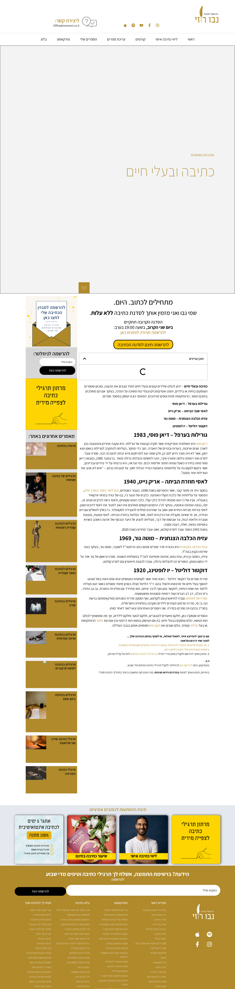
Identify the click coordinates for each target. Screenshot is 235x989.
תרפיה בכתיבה (66, 446)
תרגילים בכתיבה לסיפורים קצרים (65, 666)
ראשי (191, 39)
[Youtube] (141, 25)
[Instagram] (157, 25)
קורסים (140, 39)
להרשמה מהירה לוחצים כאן (143, 332)
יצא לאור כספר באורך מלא (101, 490)
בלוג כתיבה (82, 903)
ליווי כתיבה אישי (167, 39)
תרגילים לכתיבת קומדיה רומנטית (65, 525)
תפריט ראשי (158, 903)
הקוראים (154, 625)
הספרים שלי (88, 39)
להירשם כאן (186, 665)
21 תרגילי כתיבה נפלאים (144, 654)
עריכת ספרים (116, 39)
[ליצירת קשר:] (89, 22)
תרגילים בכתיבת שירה (65, 603)
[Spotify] (133, 25)
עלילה (193, 625)
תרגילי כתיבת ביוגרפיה (67, 771)
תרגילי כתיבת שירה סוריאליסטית (63, 741)
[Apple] (125, 25)
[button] (84, 358)
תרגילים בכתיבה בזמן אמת (65, 697)
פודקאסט (63, 39)
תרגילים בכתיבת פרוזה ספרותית (65, 636)
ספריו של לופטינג (196, 598)
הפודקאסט (121, 903)
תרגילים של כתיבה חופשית (64, 478)
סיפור (99, 620)
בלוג (44, 39)
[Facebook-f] (149, 25)
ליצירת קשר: (67, 20)
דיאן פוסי (201, 443)
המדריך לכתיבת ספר (38, 903)
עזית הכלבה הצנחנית (193, 547)
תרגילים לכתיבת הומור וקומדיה (65, 571)
